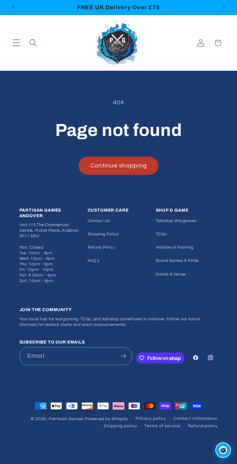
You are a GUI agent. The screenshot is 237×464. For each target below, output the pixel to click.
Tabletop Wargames (176, 221)
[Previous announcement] (13, 7)
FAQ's (93, 261)
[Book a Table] (223, 450)
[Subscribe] (123, 356)
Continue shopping (118, 166)
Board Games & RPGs (177, 261)
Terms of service (162, 426)
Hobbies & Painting (175, 248)
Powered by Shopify (106, 419)
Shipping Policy (103, 234)
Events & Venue (171, 274)
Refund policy (203, 426)
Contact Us (99, 221)
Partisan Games (66, 419)
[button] (16, 42)
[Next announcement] (224, 7)
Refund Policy (101, 248)
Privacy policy (150, 418)
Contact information (195, 418)
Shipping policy (120, 426)
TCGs (161, 234)
